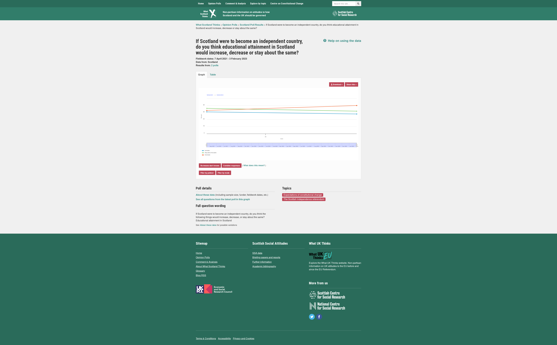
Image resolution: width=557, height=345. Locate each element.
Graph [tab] (201, 74)
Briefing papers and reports (266, 257)
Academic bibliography (264, 266)
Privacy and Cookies (243, 338)
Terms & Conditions (206, 338)
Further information (262, 261)
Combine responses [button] (231, 165)
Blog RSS (201, 275)
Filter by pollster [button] (207, 172)
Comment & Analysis (235, 3)
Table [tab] (213, 74)
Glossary (200, 270)
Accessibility (224, 338)
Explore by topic (258, 3)
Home (201, 3)
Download (336, 84)
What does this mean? (254, 165)
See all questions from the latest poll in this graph (223, 199)
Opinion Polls (214, 3)
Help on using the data (344, 40)
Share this (351, 84)
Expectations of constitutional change (303, 194)
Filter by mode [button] (223, 172)
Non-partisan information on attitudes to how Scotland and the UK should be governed (246, 13)
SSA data (257, 253)
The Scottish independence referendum (304, 199)
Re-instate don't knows (209, 165)
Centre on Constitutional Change (286, 3)
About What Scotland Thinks (210, 266)
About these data (205, 194)
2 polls (214, 65)
